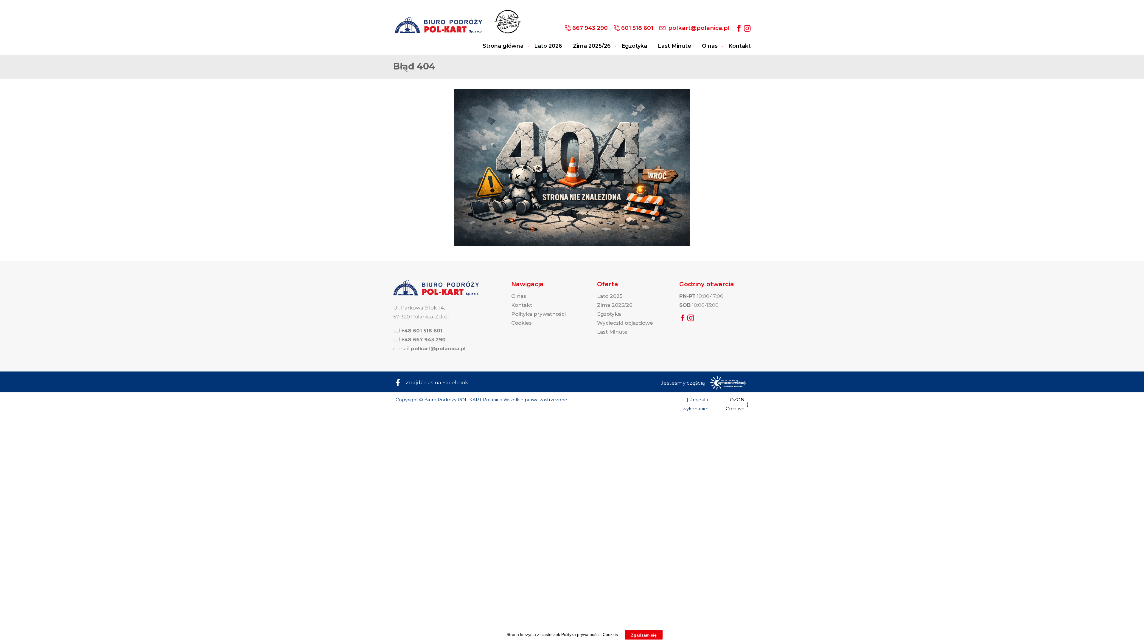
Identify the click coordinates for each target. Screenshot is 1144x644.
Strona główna (503, 46)
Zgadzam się (644, 634)
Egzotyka (634, 46)
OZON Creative (735, 404)
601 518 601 (637, 27)
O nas (710, 46)
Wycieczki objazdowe (625, 323)
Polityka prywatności (538, 314)
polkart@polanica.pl (699, 27)
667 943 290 (590, 27)
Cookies (521, 323)
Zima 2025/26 (592, 46)
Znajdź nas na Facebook (436, 383)
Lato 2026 (548, 46)
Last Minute (674, 46)
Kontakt (739, 46)
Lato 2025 (609, 296)
